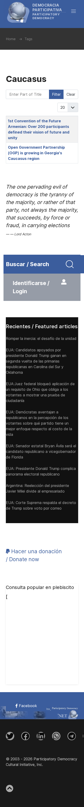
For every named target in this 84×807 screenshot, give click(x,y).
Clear (70, 94)
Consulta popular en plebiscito (40, 587)
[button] (75, 11)
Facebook (27, 705)
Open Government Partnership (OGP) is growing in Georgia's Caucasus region (36, 153)
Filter (56, 94)
